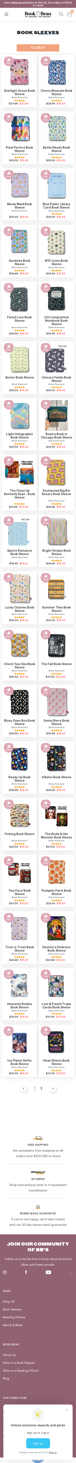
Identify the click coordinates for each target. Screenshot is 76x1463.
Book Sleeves (12, 1309)
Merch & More (12, 1325)
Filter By (38, 47)
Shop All (9, 1301)
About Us (9, 1355)
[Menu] (6, 14)
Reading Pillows (14, 1317)
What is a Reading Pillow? (21, 1370)
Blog (6, 1378)
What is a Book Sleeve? (19, 1362)
